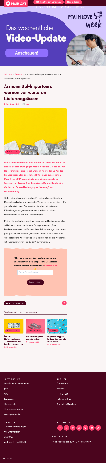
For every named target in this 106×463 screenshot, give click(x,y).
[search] (66, 7)
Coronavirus (62, 384)
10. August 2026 (54, 345)
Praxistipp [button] (12, 330)
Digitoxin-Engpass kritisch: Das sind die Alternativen (56, 339)
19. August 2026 (11, 347)
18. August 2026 (33, 342)
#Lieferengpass (15, 303)
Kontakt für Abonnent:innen (16, 384)
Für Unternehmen (12, 432)
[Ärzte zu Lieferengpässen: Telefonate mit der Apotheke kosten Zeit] (13, 333)
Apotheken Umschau (50, 2)
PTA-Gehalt (62, 394)
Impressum (9, 399)
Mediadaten (73, 2)
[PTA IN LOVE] (16, 3)
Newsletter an (50, 266)
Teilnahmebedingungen (15, 427)
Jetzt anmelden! (35, 282)
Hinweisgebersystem (13, 409)
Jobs (6, 389)
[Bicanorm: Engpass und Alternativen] (35, 333)
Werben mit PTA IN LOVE (15, 442)
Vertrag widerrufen (12, 414)
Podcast (60, 389)
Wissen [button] (53, 330)
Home (9, 75)
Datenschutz (10, 404)
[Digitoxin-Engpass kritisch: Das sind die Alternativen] (57, 333)
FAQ (6, 394)
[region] (53, 36)
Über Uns (8, 437)
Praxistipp (19, 75)
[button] (53, 36)
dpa (27, 104)
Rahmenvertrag (64, 399)
